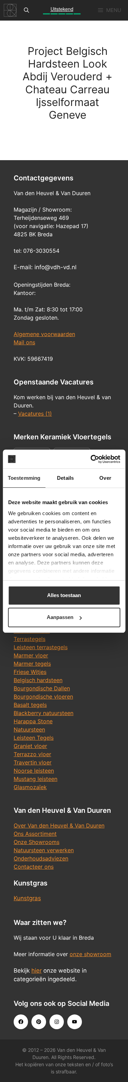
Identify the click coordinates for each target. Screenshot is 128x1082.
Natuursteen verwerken (44, 850)
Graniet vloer (30, 745)
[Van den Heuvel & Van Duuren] (10, 10)
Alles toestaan (64, 595)
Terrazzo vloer (32, 754)
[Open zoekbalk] (26, 10)
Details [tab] (65, 478)
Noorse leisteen (34, 770)
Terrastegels (29, 638)
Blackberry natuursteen (43, 713)
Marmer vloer (31, 655)
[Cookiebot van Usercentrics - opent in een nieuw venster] (91, 459)
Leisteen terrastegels (41, 647)
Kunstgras (27, 898)
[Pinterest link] (38, 1021)
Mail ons (24, 342)
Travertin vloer (33, 762)
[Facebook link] (21, 1021)
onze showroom (90, 954)
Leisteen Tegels (34, 737)
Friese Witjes (30, 671)
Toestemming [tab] (24, 478)
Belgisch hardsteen (38, 680)
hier (36, 970)
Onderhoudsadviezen (41, 858)
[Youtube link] (74, 1021)
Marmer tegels (32, 663)
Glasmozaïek (30, 787)
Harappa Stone (33, 721)
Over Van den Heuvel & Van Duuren (59, 825)
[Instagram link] (56, 1021)
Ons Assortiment (35, 833)
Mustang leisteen (35, 778)
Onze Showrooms (36, 842)
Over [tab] (105, 478)
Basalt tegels (30, 704)
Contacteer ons (34, 866)
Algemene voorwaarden (44, 334)
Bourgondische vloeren (43, 696)
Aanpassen (60, 617)
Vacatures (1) (35, 413)
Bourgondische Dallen (42, 688)
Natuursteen (29, 729)
